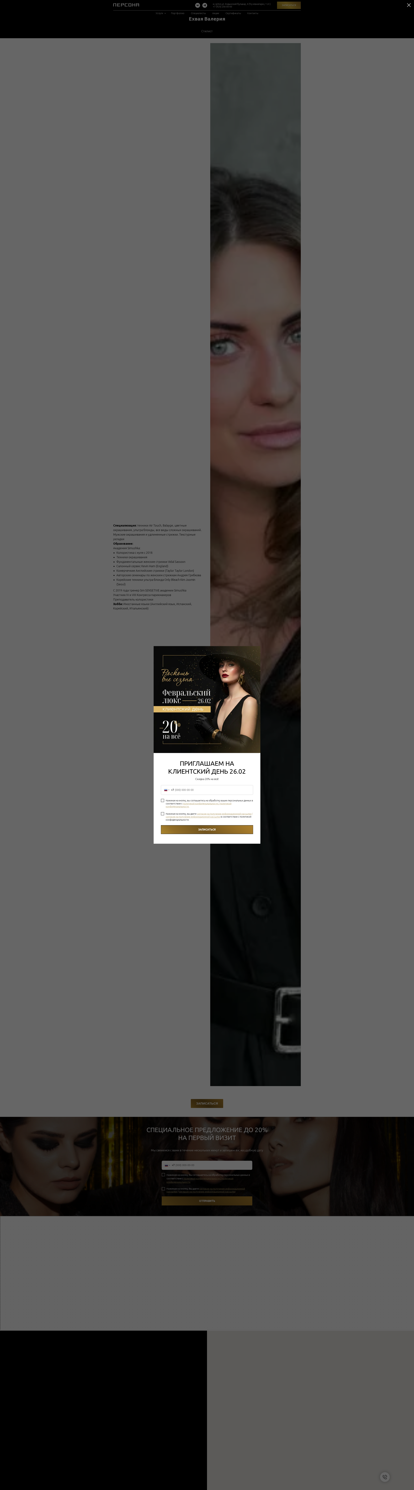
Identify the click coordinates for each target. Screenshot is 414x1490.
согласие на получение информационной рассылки (224, 814)
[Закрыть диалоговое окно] (408, 5)
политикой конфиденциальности (200, 803)
